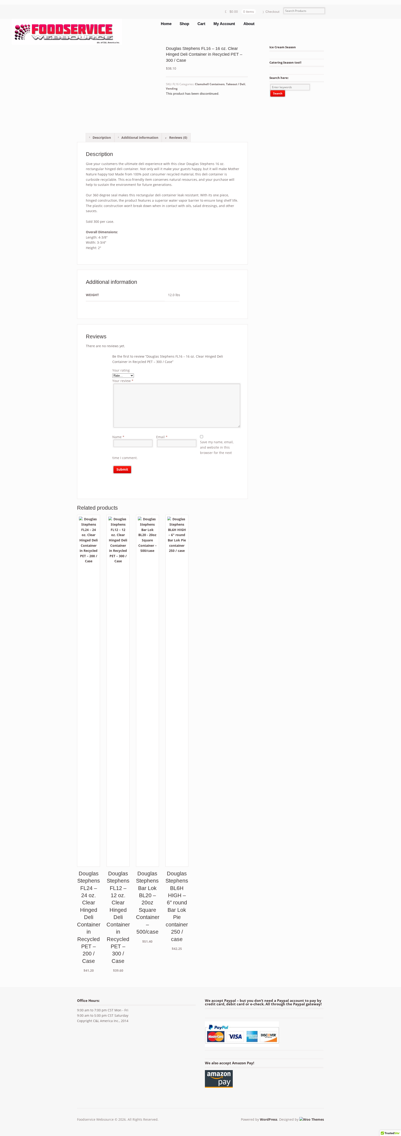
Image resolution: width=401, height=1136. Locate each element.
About (249, 24)
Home (166, 24)
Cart (201, 24)
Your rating (121, 370)
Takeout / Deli (235, 84)
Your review (122, 381)
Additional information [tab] (139, 137)
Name (118, 437)
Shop (184, 24)
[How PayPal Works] (242, 1044)
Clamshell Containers (210, 84)
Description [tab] (101, 137)
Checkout (272, 11)
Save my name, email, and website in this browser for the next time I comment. (172, 450)
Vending (172, 89)
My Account (224, 24)
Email (162, 437)
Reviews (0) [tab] (177, 137)
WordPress (268, 1119)
